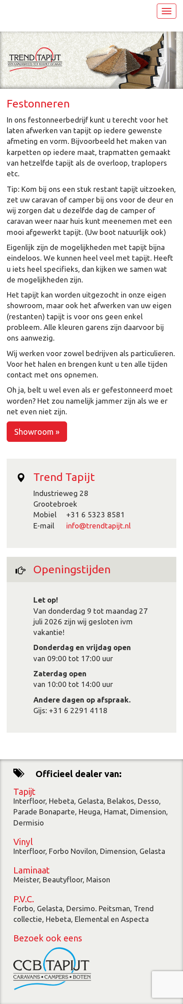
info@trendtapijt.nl (98, 525)
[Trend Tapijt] (35, 59)
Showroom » (37, 431)
